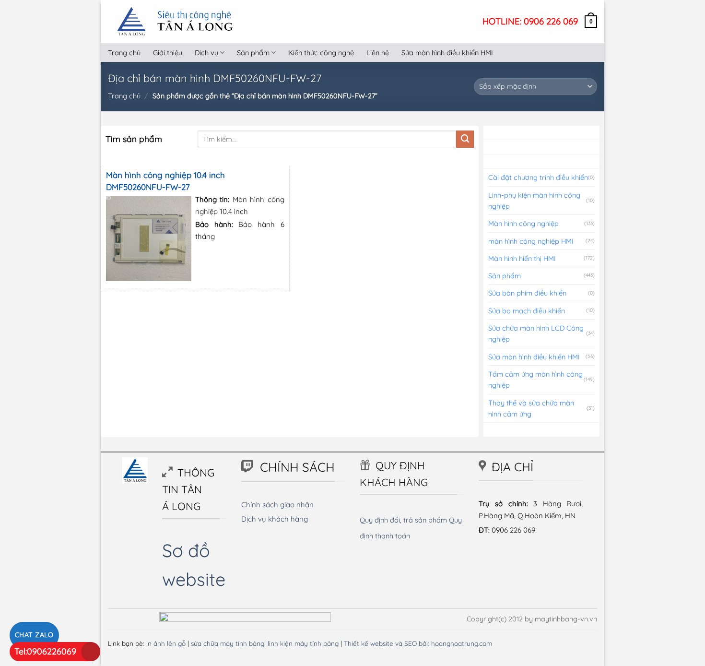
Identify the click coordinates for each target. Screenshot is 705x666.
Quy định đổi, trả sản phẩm (403, 519)
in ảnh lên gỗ (166, 643)
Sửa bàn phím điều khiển (527, 292)
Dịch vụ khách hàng (274, 518)
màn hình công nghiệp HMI (531, 241)
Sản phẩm (253, 52)
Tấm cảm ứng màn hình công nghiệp (535, 379)
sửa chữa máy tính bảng (227, 643)
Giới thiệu (167, 52)
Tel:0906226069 (45, 651)
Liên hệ (377, 52)
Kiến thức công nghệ (321, 52)
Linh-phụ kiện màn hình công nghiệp (534, 200)
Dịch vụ (206, 52)
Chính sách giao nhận (277, 504)
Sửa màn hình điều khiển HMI (447, 52)
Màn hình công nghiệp (523, 223)
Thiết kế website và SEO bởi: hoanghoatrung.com (418, 643)
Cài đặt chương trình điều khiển (538, 177)
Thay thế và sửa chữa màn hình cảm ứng (531, 408)
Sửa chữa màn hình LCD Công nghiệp (536, 333)
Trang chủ (124, 52)
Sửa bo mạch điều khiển (526, 310)
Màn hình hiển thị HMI (522, 258)
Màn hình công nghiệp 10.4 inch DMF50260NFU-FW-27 (165, 181)
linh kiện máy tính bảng (303, 643)
